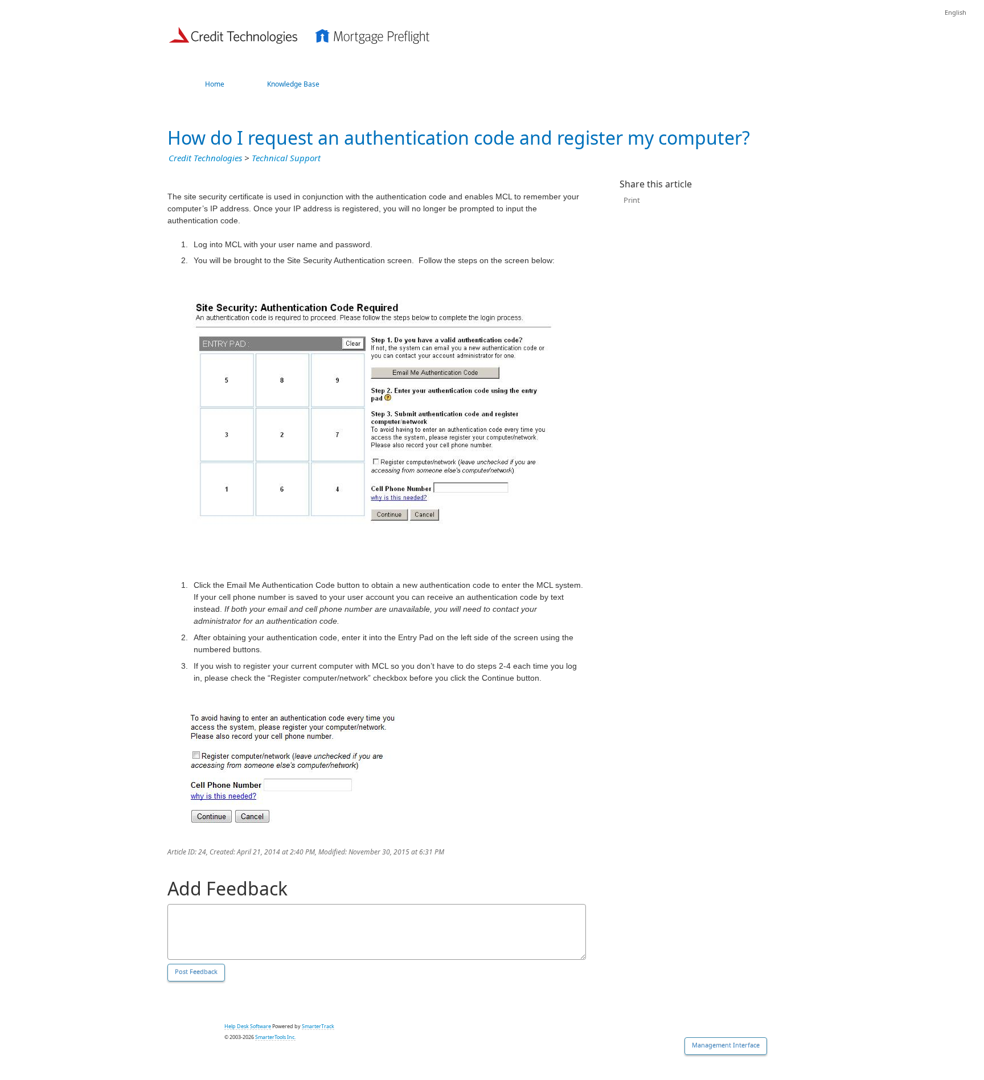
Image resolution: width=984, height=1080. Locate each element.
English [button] (955, 13)
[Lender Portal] (299, 33)
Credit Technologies (205, 158)
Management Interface (726, 1045)
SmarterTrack (318, 1026)
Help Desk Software (247, 1026)
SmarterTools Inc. (275, 1037)
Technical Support (286, 158)
